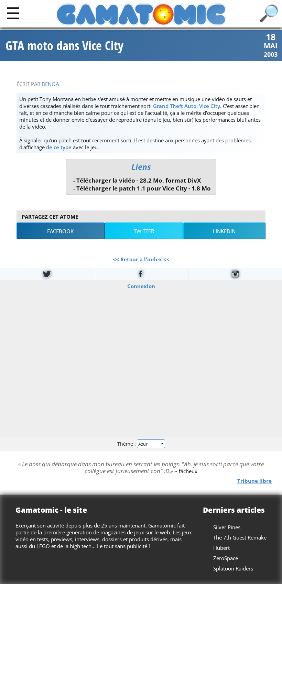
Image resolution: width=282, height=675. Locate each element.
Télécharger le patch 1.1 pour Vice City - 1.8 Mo (143, 188)
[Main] (13, 13)
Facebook (60, 231)
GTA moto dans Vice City (64, 46)
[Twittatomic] (47, 274)
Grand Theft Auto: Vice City (186, 105)
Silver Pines (226, 527)
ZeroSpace (225, 558)
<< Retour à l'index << (141, 259)
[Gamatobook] (141, 274)
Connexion (141, 286)
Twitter (144, 231)
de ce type (59, 147)
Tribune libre (254, 480)
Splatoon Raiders (233, 568)
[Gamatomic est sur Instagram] (235, 274)
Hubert (221, 547)
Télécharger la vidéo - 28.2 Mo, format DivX (138, 180)
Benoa (50, 83)
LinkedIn (224, 231)
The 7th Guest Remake (240, 537)
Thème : (127, 443)
